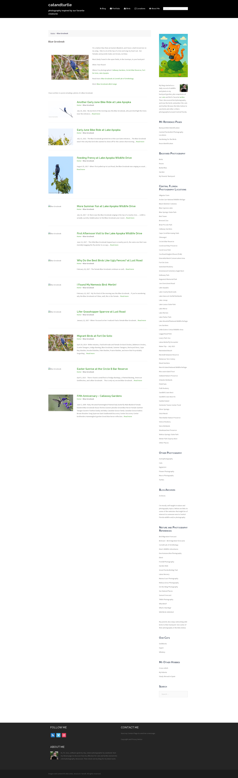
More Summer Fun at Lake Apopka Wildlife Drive (106, 206)
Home (53, 33)
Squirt (161, 648)
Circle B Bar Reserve (133, 70)
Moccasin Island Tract (167, 371)
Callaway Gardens (118, 70)
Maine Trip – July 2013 (167, 346)
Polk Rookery (164, 388)
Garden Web (163, 566)
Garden (161, 172)
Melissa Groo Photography (169, 583)
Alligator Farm (164, 195)
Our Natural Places (166, 591)
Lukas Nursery (164, 574)
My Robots (163, 672)
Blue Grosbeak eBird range (107, 84)
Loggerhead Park (165, 334)
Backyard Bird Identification (169, 128)
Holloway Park (164, 275)
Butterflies (163, 168)
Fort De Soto (163, 262)
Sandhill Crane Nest (166, 392)
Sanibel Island (164, 401)
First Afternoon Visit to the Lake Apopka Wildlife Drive (109, 233)
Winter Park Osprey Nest (168, 439)
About (65, 756)
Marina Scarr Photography (168, 578)
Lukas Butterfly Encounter (168, 342)
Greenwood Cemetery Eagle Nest (171, 271)
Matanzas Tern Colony (167, 359)
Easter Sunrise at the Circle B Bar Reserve (102, 368)
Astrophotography (166, 459)
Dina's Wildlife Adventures (168, 549)
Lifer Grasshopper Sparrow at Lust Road (101, 311)
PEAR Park (162, 384)
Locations (141, 9)
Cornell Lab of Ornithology (168, 545)
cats (163, 97)
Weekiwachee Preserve (168, 430)
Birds (128, 9)
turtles (182, 97)
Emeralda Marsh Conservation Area (172, 258)
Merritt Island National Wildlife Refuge (173, 367)
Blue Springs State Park (167, 212)
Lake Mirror (163, 308)
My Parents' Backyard (167, 176)
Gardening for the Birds (167, 139)
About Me (155, 9)
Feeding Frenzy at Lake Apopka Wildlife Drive (104, 157)
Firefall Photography (166, 562)
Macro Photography (166, 475)
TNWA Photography (166, 599)
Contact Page (133, 733)
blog (100, 759)
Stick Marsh (163, 413)
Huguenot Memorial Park (168, 279)
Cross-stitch (163, 668)
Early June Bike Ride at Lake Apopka (98, 129)
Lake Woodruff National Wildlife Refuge (173, 321)
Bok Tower (163, 216)
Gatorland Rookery (166, 267)
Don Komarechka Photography (170, 553)
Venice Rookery (165, 422)
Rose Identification (166, 143)
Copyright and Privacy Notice (131, 739)
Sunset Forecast (165, 595)
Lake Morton (163, 313)
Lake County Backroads (167, 292)
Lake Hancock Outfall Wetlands (170, 296)
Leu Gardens (163, 325)
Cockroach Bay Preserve (168, 246)
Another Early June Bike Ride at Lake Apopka (104, 102)
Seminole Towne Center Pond (170, 405)
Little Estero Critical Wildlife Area (171, 329)
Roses (161, 163)
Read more (96, 114)
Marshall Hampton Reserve (169, 355)
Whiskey (162, 652)
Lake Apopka (104, 73)
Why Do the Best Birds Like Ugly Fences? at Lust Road (109, 260)
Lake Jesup (163, 300)
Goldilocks (163, 644)
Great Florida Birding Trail (168, 570)
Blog (104, 9)
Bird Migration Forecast (167, 536)
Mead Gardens (164, 363)
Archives (162, 496)
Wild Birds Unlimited (166, 612)
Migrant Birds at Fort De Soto (94, 335)
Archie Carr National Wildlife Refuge (172, 199)
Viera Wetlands (164, 426)
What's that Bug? (165, 608)
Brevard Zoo (163, 220)
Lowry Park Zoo (164, 338)
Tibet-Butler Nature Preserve (169, 418)
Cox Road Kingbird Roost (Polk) (170, 254)
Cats (160, 463)
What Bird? (163, 604)
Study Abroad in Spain (167, 676)
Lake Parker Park (165, 317)
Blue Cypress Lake (166, 208)
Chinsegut (162, 237)
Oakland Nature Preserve (168, 376)
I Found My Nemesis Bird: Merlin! (96, 284)
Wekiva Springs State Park (168, 434)
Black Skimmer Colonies (168, 204)
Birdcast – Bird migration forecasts (172, 541)
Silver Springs (164, 409)
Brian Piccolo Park (165, 225)
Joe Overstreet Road (167, 283)
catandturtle (60, 4)
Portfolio (116, 9)
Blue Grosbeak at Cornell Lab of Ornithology (117, 78)
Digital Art (162, 467)
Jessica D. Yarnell (80, 774)
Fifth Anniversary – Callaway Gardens (99, 395)
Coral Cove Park (165, 250)
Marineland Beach (165, 350)
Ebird (161, 557)
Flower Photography (166, 471)
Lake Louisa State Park (167, 304)
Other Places (164, 443)
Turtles (161, 480)
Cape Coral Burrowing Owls (169, 233)
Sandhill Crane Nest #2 (167, 397)
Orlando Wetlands (165, 380)
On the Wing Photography (168, 587)
